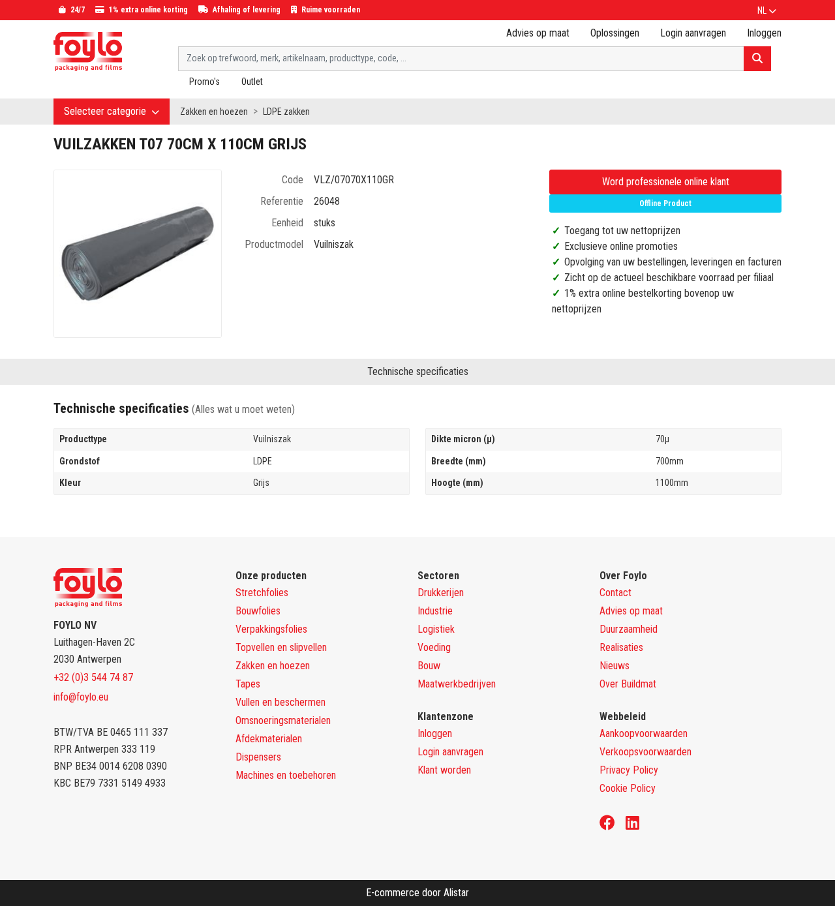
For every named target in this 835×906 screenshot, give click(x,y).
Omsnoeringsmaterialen (283, 720)
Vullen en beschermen (280, 702)
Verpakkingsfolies (271, 629)
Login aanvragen (693, 33)
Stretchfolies (261, 592)
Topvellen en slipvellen (281, 647)
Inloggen (435, 733)
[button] (767, 10)
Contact (615, 592)
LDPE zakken (286, 111)
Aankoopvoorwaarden (644, 733)
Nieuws (615, 665)
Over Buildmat (628, 684)
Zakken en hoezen (214, 111)
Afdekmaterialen (268, 738)
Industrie (435, 611)
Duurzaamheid (629, 629)
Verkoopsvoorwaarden (645, 752)
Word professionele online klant (665, 181)
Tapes (247, 684)
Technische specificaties (417, 371)
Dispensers (258, 757)
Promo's (204, 81)
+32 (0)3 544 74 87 (93, 677)
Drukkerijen (441, 592)
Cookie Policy (628, 788)
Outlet (252, 81)
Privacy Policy (629, 770)
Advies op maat (537, 33)
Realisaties (621, 647)
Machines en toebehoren (285, 775)
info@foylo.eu (80, 697)
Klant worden (444, 770)
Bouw (429, 665)
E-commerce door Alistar (417, 892)
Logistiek (436, 629)
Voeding (434, 647)
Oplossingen (614, 33)
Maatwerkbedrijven (457, 684)
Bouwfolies (258, 611)
